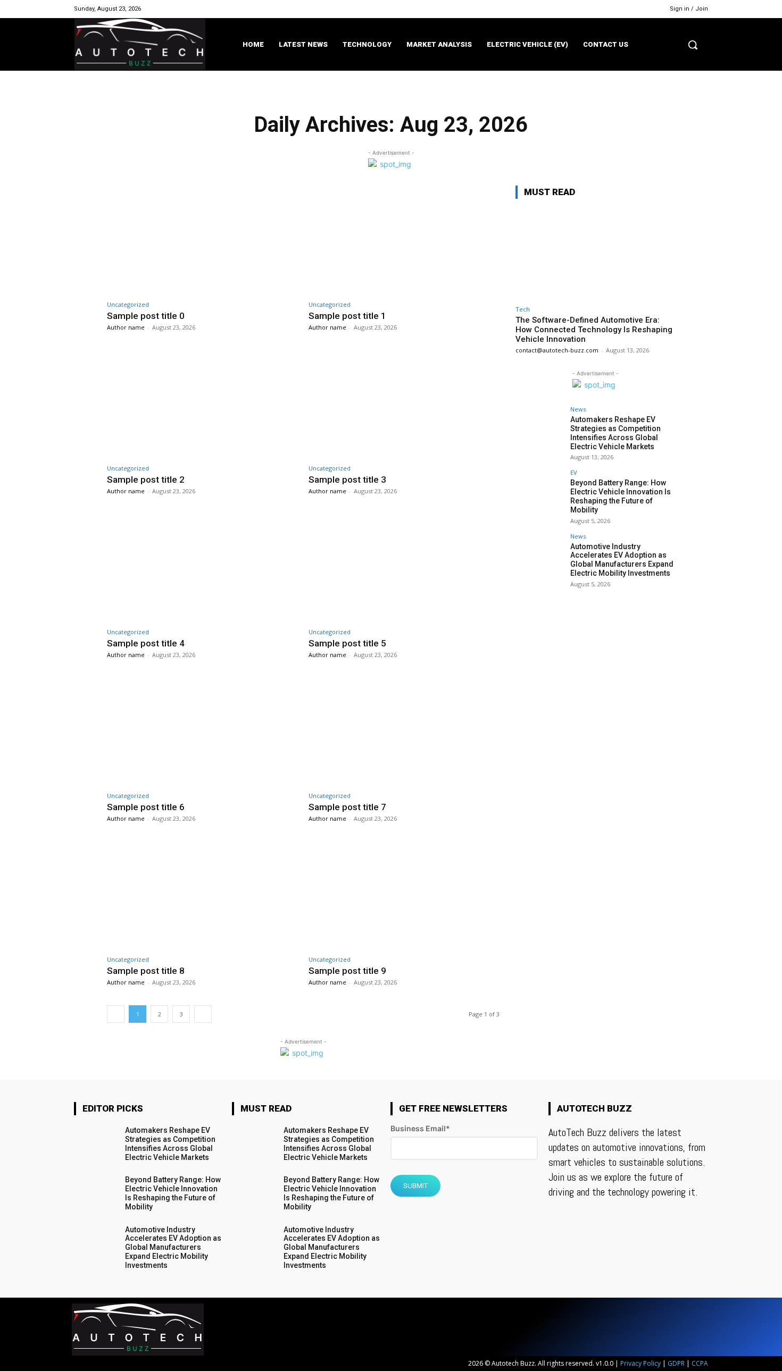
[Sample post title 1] (404, 240)
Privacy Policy (640, 1363)
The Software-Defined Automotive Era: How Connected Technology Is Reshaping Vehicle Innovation (593, 329)
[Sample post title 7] (404, 731)
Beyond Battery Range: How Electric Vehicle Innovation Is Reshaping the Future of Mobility (620, 496)
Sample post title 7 (347, 807)
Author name (126, 327)
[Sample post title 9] (404, 894)
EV (573, 472)
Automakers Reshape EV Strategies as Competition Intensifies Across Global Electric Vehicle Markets (615, 432)
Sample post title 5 (347, 643)
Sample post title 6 (146, 807)
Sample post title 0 (146, 315)
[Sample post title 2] (202, 403)
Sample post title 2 (146, 479)
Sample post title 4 (146, 643)
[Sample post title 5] (404, 567)
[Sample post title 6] (202, 731)
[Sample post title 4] (202, 567)
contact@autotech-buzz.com (556, 350)
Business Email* (420, 1128)
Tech (522, 309)
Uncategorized (128, 304)
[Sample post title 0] (202, 240)
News (578, 409)
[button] (692, 44)
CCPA (700, 1363)
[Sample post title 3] (404, 403)
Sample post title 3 (347, 479)
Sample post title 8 (146, 970)
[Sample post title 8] (202, 894)
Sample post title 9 (347, 970)
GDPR (676, 1363)
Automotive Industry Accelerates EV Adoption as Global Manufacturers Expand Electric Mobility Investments (621, 559)
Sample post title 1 (347, 315)
